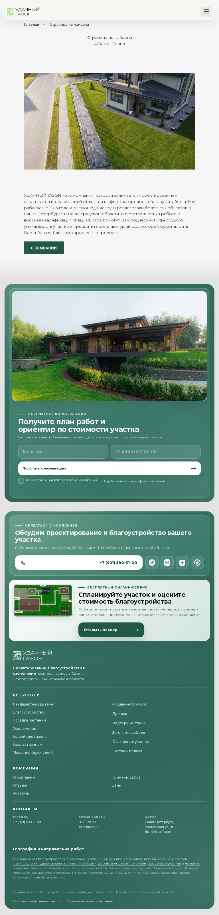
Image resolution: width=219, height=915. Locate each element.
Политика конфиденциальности (37, 901)
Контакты (21, 793)
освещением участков (164, 863)
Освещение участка (130, 741)
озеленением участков (105, 859)
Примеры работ (126, 777)
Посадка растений (29, 720)
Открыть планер (100, 630)
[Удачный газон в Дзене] (182, 562)
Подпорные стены (128, 723)
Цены (116, 785)
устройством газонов (140, 859)
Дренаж (119, 714)
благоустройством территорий (61, 859)
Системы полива (127, 751)
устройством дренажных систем (122, 863)
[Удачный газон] (23, 11)
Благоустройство (28, 712)
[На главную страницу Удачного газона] (32, 655)
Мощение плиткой (129, 704)
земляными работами (79, 863)
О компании (24, 777)
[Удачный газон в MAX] (197, 562)
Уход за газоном (27, 744)
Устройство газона (29, 736)
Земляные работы (128, 732)
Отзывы (20, 785)
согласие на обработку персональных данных (66, 479)
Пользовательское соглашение (89, 901)
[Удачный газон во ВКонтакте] (167, 562)
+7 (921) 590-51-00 (118, 562)
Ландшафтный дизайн (33, 704)
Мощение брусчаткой (33, 752)
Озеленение (24, 728)
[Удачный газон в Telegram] (152, 562)
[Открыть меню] (206, 11)
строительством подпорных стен (37, 863)
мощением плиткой (172, 859)
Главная (31, 24)
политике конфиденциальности (142, 481)
